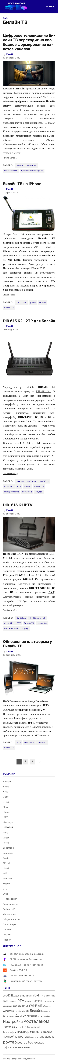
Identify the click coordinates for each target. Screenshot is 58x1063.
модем (34, 1032)
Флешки (7, 934)
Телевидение (33, 1027)
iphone (33, 302)
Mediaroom (29, 742)
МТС (40, 1016)
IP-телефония (10, 899)
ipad (24, 302)
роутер (39, 492)
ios (18, 302)
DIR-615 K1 (43, 391)
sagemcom (48, 1001)
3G (4, 996)
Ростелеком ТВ (11, 628)
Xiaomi (6, 883)
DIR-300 (47, 996)
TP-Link (7, 863)
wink (20, 1011)
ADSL (10, 995)
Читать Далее (9, 294)
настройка (27, 492)
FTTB (53, 996)
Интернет (31, 1015)
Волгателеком (9, 1016)
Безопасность (10, 904)
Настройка (13, 1021)
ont (33, 1001)
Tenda (6, 858)
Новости (7, 939)
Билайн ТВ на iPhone (22, 184)
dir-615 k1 (44, 481)
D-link (6, 802)
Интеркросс (9, 914)
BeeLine (20, 481)
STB (19, 1006)
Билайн (20, 165)
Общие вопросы (11, 919)
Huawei (6, 812)
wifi (40, 1005)
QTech (6, 837)
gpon (5, 1001)
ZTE (5, 888)
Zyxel (5, 893)
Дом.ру (20, 1015)
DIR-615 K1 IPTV (18, 505)
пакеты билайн (11, 171)
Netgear (28, 1001)
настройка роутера (16, 1036)
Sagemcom (8, 847)
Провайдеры (9, 924)
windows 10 (10, 1010)
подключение (35, 1037)
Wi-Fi (33, 1005)
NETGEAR (8, 827)
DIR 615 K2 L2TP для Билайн (29, 321)
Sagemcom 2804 (10, 1006)
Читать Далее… (10, 157)
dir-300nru (31, 481)
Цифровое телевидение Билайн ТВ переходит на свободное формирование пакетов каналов (29, 42)
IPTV (19, 486)
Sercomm (8, 853)
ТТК (24, 1026)
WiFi (5, 873)
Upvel (6, 868)
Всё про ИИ (9, 909)
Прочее (7, 929)
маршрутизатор (11, 492)
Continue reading (14, 473)
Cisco (6, 796)
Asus (5, 791)
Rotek (6, 842)
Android (7, 781)
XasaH (9, 54)
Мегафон (46, 1016)
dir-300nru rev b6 (37, 618)
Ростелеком (36, 1021)
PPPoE (38, 1001)
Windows (7, 878)
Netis (5, 832)
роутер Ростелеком (30, 1042)
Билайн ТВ (31, 165)
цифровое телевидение (32, 171)
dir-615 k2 (9, 486)
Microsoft (42, 742)
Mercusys (8, 822)
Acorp (6, 786)
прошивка (47, 1036)
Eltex (5, 807)
